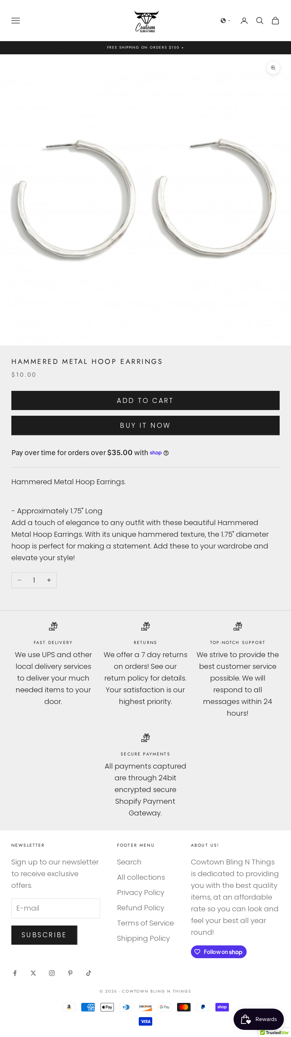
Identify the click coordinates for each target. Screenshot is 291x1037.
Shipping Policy (143, 938)
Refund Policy (140, 908)
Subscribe (44, 935)
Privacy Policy (140, 892)
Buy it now (145, 425)
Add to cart (145, 400)
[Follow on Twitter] (33, 973)
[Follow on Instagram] (51, 973)
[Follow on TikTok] (88, 973)
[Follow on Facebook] (14, 973)
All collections (141, 877)
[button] (226, 21)
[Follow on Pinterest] (70, 973)
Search (129, 862)
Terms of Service (145, 923)
